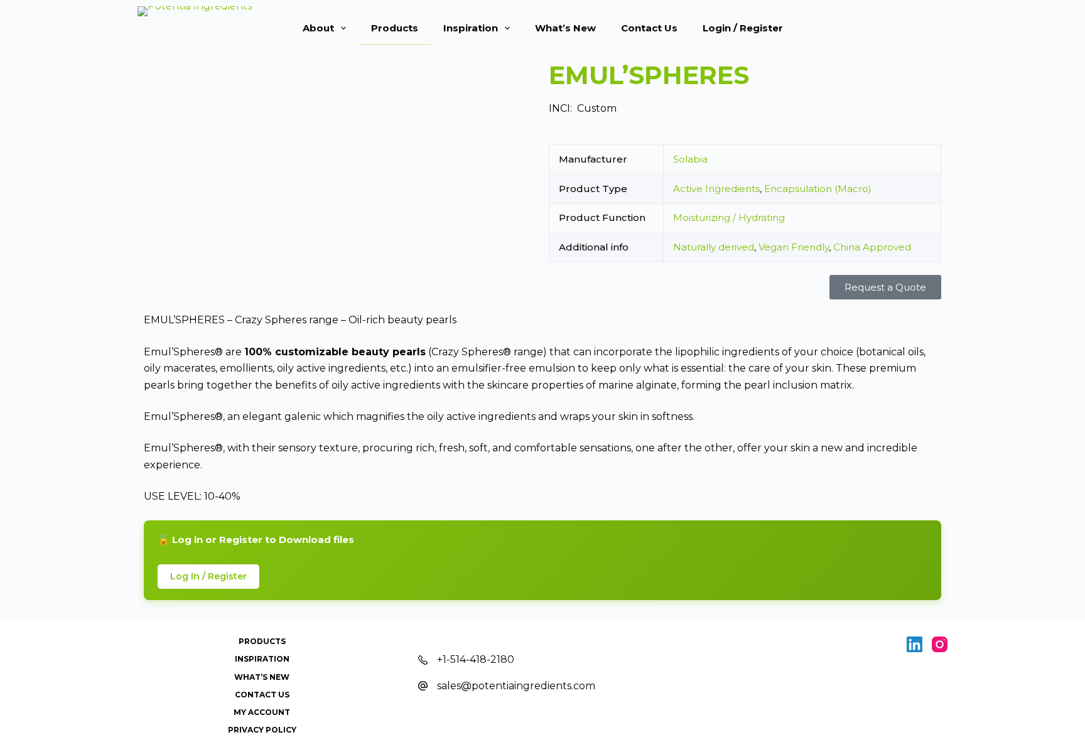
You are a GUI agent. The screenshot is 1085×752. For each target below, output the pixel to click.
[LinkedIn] (914, 644)
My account (262, 712)
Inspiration (470, 28)
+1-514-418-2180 (475, 659)
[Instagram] (939, 644)
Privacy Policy (262, 729)
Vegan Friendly (793, 247)
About (318, 28)
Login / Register (743, 28)
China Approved (872, 247)
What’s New (565, 28)
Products (394, 28)
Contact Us (649, 28)
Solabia (690, 159)
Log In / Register (208, 576)
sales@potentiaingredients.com (516, 686)
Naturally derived (713, 247)
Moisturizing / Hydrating (729, 217)
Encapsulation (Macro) (818, 189)
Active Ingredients (716, 189)
